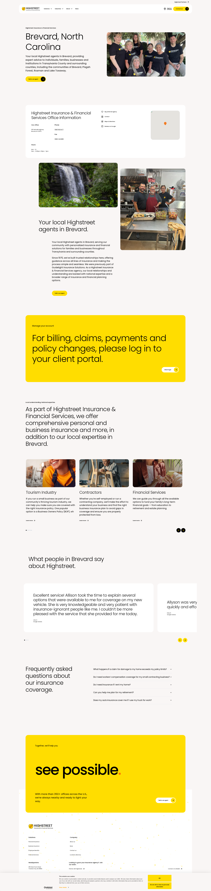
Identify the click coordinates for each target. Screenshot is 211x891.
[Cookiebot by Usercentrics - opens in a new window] (48, 888)
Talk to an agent (33, 79)
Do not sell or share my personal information (159, 885)
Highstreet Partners (180, 2)
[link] (31, 8)
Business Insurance (34, 846)
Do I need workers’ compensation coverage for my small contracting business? (131, 677)
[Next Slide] (183, 530)
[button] (165, 123)
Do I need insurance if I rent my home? (112, 684)
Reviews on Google (110, 126)
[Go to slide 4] (30, 530)
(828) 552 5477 (59, 129)
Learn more (29, 520)
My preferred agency (111, 112)
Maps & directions (110, 121)
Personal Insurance (34, 842)
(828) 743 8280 (59, 139)
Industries (58, 9)
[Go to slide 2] (27, 530)
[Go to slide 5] (31, 530)
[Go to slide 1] (26, 530)
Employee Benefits (34, 850)
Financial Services (34, 855)
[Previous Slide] (178, 530)
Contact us (179, 9)
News (77, 9)
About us (72, 842)
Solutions (47, 9)
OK (160, 878)
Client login (167, 370)
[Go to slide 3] (28, 530)
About (68, 9)
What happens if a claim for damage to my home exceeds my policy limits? (130, 669)
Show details (63, 887)
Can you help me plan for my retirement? (113, 692)
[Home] (48, 826)
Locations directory (75, 855)
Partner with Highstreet (75, 869)
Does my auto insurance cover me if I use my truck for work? (122, 700)
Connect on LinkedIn (174, 869)
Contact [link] (107, 116)
